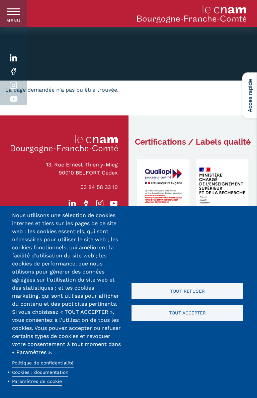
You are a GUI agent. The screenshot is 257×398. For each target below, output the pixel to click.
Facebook (13, 71)
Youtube (13, 99)
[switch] (13, 13)
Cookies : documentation (40, 372)
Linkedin (13, 58)
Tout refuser (187, 291)
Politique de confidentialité (43, 362)
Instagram (13, 85)
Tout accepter (187, 312)
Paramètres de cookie (37, 381)
